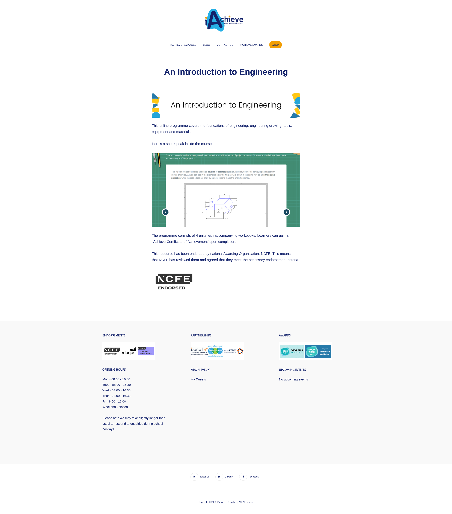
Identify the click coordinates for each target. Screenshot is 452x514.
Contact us (225, 44)
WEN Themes (246, 502)
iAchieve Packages (183, 44)
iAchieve (221, 502)
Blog (206, 44)
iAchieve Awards (251, 44)
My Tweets (198, 379)
